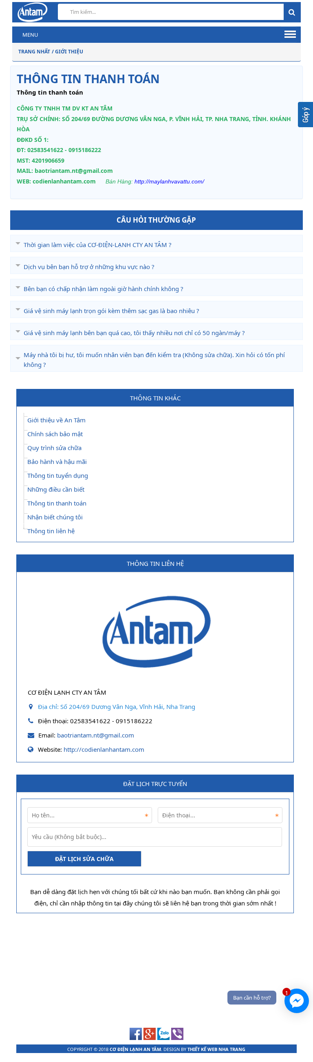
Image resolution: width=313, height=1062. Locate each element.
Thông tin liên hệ (51, 531)
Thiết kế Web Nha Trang (216, 1049)
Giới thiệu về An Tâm (56, 420)
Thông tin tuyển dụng (57, 475)
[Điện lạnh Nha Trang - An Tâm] (155, 680)
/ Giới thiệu (67, 51)
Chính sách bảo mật (55, 434)
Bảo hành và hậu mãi (57, 461)
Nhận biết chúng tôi (55, 517)
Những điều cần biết (55, 489)
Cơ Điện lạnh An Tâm (135, 1049)
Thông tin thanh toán (56, 503)
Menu (30, 34)
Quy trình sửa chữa (54, 448)
